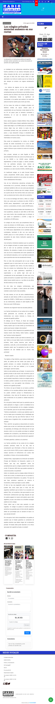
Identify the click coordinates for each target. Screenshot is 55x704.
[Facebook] (45, 1)
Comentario (9, 601)
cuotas (30, 19)
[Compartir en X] (9, 538)
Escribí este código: (12, 614)
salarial (39, 19)
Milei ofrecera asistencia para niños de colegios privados (29, 564)
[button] (33, 1)
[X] (42, 1)
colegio (15, 19)
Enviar (27, 633)
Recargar (27, 625)
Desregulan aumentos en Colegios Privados (8, 563)
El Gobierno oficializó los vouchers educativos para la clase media (18, 565)
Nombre (9, 595)
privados (23, 19)
